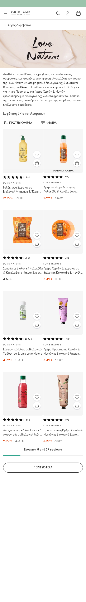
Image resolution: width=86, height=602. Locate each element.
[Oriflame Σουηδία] (20, 13)
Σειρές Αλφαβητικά (19, 25)
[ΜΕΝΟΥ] (5, 13)
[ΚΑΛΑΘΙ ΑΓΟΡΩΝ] (78, 13)
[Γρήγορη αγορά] (37, 163)
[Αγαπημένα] (37, 154)
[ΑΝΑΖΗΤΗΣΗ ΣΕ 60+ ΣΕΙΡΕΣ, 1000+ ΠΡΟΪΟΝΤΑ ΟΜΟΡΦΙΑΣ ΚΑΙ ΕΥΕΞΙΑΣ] (58, 13)
